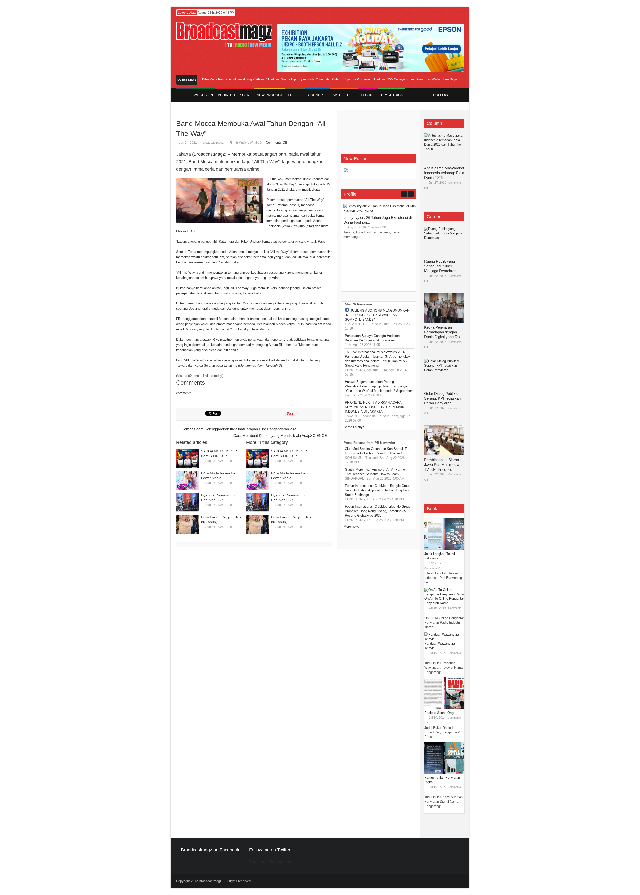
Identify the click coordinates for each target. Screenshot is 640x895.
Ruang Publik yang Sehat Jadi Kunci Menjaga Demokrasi (440, 266)
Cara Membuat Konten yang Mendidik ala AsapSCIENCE (280, 435)
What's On (257, 142)
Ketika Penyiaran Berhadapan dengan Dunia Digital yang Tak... (444, 332)
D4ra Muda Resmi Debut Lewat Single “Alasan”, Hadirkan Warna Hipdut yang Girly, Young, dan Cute (258, 79)
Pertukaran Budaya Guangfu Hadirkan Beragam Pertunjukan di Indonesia (372, 338)
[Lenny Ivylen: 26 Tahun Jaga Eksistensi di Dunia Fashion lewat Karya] (381, 210)
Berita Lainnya (354, 427)
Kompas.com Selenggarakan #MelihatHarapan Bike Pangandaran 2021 (240, 429)
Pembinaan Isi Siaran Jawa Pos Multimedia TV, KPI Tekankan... (441, 464)
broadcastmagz (213, 142)
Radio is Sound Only (439, 713)
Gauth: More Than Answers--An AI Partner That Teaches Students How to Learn (375, 472)
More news (352, 526)
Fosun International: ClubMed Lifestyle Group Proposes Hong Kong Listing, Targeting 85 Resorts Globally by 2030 (377, 511)
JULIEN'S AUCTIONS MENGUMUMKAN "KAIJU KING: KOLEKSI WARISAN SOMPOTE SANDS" (377, 315)
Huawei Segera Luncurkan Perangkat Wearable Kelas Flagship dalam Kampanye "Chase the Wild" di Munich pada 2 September (378, 386)
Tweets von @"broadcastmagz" (272, 862)
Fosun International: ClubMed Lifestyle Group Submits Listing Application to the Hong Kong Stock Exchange (377, 490)
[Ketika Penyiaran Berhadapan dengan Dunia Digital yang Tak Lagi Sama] (444, 308)
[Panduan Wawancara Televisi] (444, 639)
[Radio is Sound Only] (444, 708)
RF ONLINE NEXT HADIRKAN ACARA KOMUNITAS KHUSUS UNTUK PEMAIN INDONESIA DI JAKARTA (374, 407)
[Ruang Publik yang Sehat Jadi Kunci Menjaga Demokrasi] (444, 242)
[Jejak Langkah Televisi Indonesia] (444, 549)
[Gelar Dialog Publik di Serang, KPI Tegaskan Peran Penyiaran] (444, 374)
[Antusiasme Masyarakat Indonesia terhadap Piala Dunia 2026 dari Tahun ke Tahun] (444, 148)
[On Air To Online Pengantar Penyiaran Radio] (444, 594)
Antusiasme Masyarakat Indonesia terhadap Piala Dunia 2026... (444, 173)
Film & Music (238, 142)
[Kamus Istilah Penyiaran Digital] (444, 773)
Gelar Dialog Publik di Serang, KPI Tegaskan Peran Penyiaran (442, 398)
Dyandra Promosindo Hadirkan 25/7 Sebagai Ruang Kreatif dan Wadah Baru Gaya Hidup (393, 79)
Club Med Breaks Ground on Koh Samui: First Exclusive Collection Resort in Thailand (378, 451)
